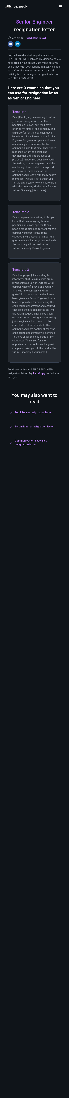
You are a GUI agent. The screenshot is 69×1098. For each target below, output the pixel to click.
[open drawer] (60, 6)
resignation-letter (36, 37)
